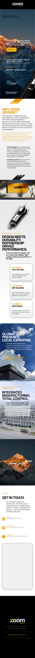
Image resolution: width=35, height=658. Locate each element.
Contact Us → (11, 49)
